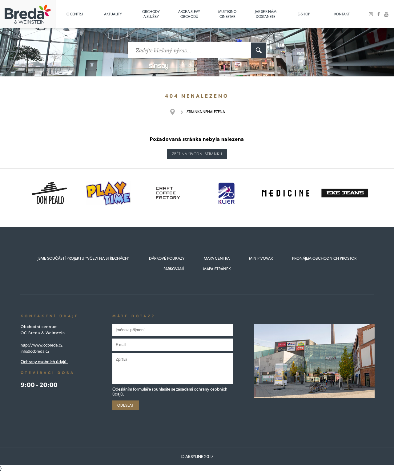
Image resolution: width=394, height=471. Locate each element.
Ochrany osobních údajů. (44, 361)
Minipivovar (261, 258)
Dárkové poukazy (166, 258)
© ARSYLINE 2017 (197, 456)
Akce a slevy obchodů (189, 14)
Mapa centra (217, 258)
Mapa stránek (217, 268)
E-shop (304, 14)
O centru (74, 14)
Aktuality (113, 14)
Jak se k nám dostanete (265, 14)
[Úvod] (175, 112)
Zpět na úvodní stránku (197, 154)
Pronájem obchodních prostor (324, 258)
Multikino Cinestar (227, 14)
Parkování (173, 268)
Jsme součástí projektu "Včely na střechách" (84, 258)
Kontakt (342, 14)
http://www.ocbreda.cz (41, 345)
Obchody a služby (151, 14)
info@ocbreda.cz (35, 351)
